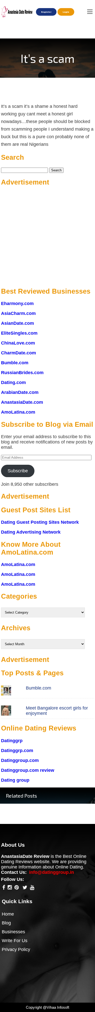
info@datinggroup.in (51, 872)
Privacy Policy (16, 949)
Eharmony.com (17, 303)
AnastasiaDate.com (22, 402)
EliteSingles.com (19, 333)
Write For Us (14, 940)
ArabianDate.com (20, 392)
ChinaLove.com (18, 343)
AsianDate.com (17, 323)
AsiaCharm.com (18, 313)
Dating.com (13, 382)
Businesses (13, 931)
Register (46, 12)
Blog (6, 922)
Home (8, 914)
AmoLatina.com (18, 412)
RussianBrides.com (22, 372)
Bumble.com (14, 362)
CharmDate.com (18, 352)
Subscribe (18, 470)
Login (66, 12)
